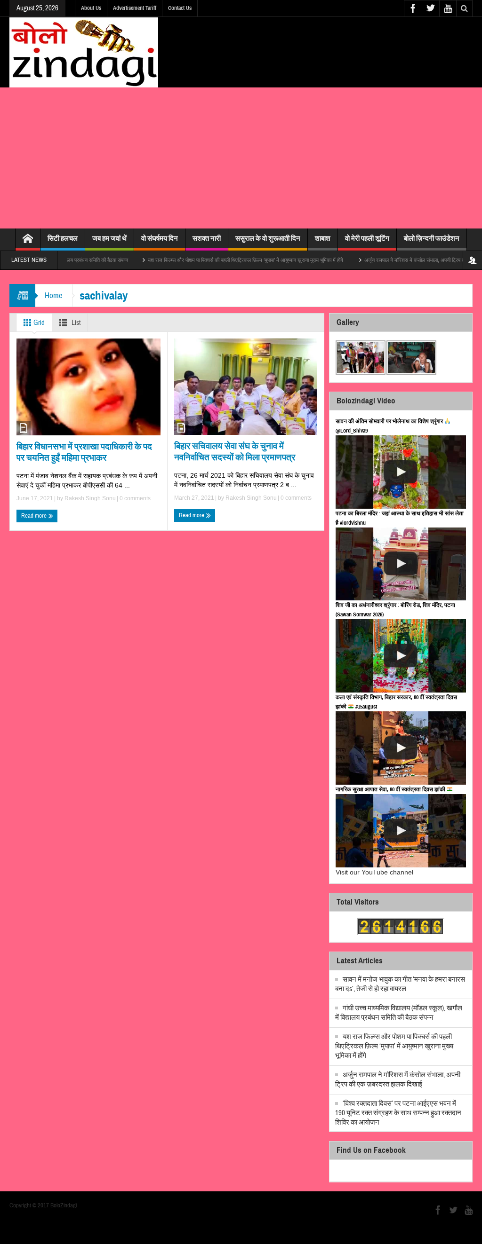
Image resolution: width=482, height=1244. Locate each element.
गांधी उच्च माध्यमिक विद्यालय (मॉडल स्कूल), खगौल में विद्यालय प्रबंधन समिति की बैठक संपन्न (398, 1013)
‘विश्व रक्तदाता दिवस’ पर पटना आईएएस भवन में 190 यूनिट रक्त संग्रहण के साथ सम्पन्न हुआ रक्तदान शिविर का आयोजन (398, 1113)
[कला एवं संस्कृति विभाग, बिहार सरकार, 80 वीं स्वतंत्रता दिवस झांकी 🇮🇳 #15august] (401, 748)
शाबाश (322, 238)
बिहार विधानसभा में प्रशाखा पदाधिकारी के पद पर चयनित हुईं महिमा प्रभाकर (84, 452)
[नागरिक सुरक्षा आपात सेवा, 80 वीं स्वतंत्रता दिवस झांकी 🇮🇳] (401, 830)
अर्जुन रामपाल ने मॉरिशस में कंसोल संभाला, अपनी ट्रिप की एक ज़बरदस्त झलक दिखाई (397, 1080)
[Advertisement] (241, 158)
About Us (91, 8)
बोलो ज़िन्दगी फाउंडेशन (431, 238)
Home (54, 295)
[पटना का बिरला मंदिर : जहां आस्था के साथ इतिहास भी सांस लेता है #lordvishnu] (401, 564)
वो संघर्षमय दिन (159, 238)
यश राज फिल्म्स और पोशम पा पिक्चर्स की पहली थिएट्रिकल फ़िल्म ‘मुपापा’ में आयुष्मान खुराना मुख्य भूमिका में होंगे (215, 260)
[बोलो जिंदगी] (83, 52)
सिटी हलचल (63, 238)
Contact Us (180, 8)
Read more (34, 516)
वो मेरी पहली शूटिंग (367, 238)
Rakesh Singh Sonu (90, 498)
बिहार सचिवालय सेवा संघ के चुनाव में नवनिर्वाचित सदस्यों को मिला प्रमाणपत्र (234, 452)
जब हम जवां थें (109, 238)
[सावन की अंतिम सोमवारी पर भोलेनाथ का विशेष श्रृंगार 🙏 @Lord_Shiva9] (401, 472)
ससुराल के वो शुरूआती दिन (267, 238)
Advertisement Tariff (134, 8)
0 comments (134, 498)
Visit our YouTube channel (374, 872)
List (75, 322)
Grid (38, 322)
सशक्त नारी (207, 238)
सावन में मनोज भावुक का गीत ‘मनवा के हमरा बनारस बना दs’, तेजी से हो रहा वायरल (400, 984)
